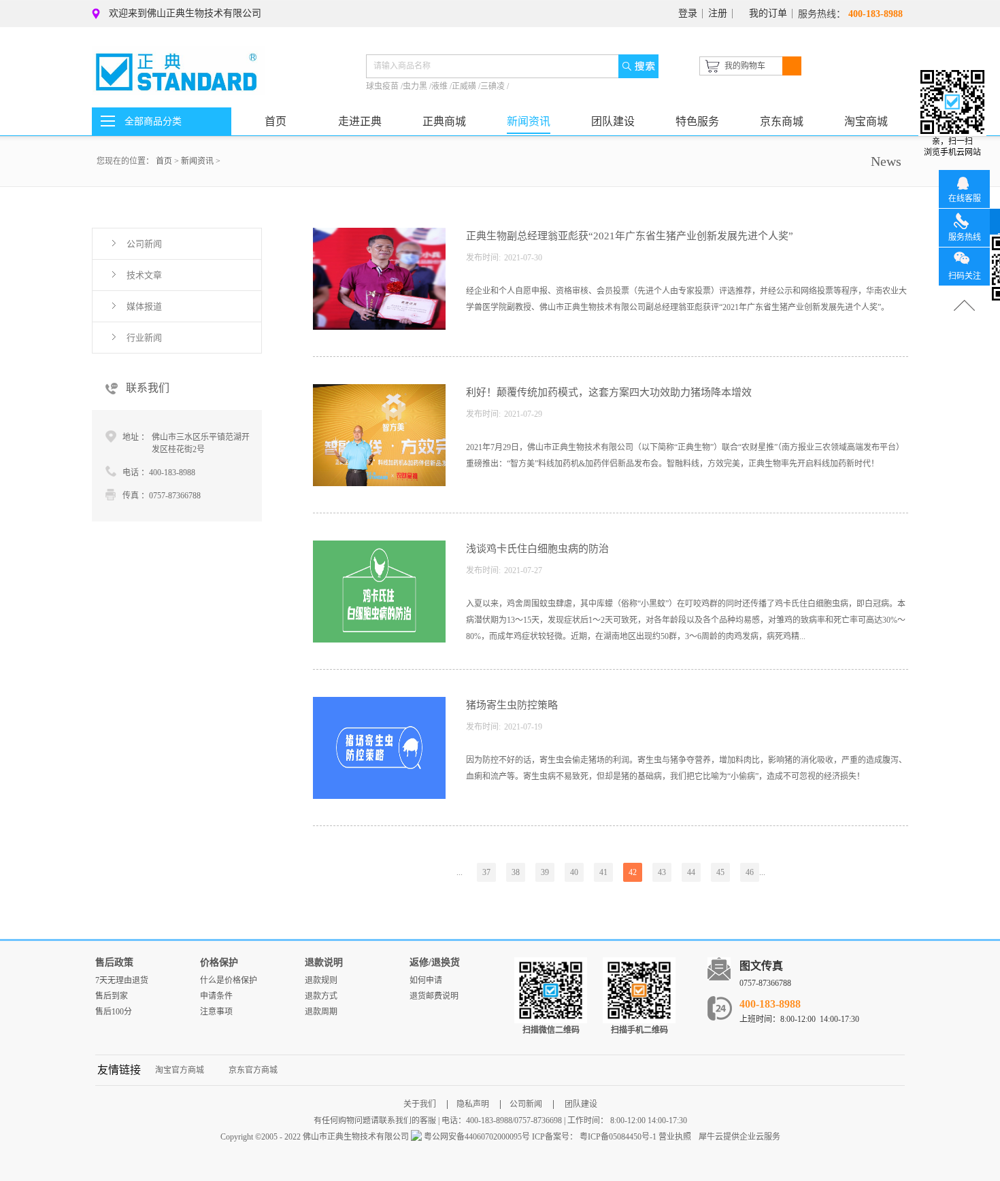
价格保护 (219, 962)
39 (545, 872)
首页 (275, 121)
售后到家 (111, 996)
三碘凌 (493, 86)
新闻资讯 (197, 161)
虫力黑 (416, 86)
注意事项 (216, 1011)
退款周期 (321, 1011)
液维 (440, 86)
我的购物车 (744, 66)
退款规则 (321, 980)
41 (603, 872)
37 (486, 872)
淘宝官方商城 (179, 1070)
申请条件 (216, 996)
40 (574, 872)
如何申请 (426, 980)
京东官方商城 (253, 1070)
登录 (687, 13)
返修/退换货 (435, 962)
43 (662, 872)
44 (691, 872)
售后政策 (114, 962)
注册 (717, 13)
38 (516, 872)
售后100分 (113, 1011)
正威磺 (465, 86)
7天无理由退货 (121, 980)
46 (750, 872)
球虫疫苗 (383, 86)
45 (720, 872)
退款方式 (321, 996)
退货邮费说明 (434, 996)
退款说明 (324, 962)
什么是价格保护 (228, 980)
